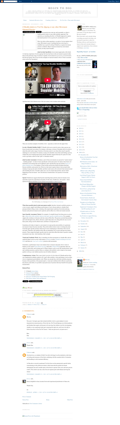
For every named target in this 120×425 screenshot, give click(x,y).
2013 (80, 142)
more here (86, 48)
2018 (80, 128)
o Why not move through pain (84, 59)
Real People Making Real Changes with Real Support (88, 185)
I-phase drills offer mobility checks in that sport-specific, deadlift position (44, 216)
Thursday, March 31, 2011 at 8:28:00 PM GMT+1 (44, 348)
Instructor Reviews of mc (36, 20)
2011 (80, 147)
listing (48, 239)
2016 (80, 134)
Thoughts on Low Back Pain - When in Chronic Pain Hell (88, 203)
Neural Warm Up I (55, 201)
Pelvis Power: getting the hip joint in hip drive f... (87, 190)
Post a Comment (26, 397)
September (83, 226)
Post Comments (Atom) (36, 403)
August (83, 229)
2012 (80, 144)
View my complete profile (85, 269)
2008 (80, 251)
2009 (80, 152)
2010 (80, 150)
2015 (80, 136)
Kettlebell (28, 275)
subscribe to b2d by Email (90, 102)
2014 (80, 139)
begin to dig (60, 8)
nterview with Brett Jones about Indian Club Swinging (41, 276)
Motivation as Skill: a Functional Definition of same (88, 167)
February (83, 245)
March (82, 242)
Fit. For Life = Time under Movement (70, 20)
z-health (43, 304)
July (82, 232)
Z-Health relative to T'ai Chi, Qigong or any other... (87, 212)
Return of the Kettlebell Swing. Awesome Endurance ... (88, 194)
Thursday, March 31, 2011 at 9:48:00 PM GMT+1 (44, 374)
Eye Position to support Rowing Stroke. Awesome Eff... (88, 217)
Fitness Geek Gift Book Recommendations (86, 181)
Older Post (70, 400)
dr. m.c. (28, 342)
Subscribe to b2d (81, 99)
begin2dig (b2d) (80, 119)
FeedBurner (91, 93)
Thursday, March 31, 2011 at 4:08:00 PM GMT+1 (44, 338)
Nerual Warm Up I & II (40, 246)
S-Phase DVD (55, 246)
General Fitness (30, 273)
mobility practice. (34, 304)
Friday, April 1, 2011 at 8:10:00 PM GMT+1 (42, 392)
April (82, 240)
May (82, 237)
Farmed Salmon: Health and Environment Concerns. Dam (88, 199)
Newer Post (25, 400)
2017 (80, 131)
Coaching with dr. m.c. (51, 20)
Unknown (29, 314)
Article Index (34, 271)
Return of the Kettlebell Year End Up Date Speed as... (88, 158)
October (83, 224)
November (83, 221)
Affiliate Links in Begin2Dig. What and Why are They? (87, 172)
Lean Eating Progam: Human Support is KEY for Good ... (88, 176)
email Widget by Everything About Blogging (47, 296)
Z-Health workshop (60, 239)
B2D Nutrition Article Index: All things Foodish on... (88, 163)
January (83, 248)
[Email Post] (41, 302)
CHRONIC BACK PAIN (83, 63)
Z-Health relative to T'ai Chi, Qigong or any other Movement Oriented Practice (44, 28)
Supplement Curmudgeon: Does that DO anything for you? (88, 208)
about (61, 201)
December (83, 155)
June (82, 234)
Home (25, 20)
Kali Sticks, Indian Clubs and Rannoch (36, 278)
